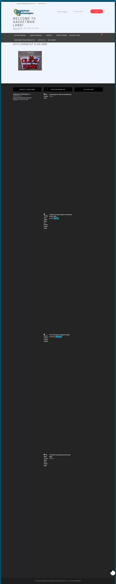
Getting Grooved (20, 35)
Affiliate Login (75, 35)
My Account (52, 40)
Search (96, 11)
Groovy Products (36, 35)
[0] (100, 35)
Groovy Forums (62, 35)
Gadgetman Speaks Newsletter (24, 40)
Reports (49, 35)
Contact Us (41, 40)
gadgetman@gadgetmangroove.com (26, 3)
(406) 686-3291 (42, 3)
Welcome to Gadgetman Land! (24, 22)
